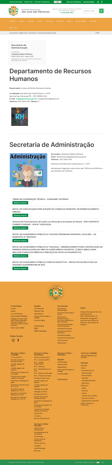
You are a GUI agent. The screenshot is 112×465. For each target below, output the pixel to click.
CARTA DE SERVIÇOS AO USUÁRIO (89, 356)
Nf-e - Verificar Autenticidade (39, 363)
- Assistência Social (87, 370)
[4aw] (97, 462)
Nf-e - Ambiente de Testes (42, 376)
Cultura (83, 368)
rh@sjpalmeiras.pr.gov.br (26, 99)
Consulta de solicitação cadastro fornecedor (18, 377)
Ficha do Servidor (40, 443)
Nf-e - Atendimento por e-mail (42, 370)
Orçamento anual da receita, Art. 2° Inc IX (20, 385)
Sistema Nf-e (38, 413)
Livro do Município (17, 313)
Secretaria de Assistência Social (65, 313)
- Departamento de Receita (90, 401)
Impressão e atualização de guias (20, 381)
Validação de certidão (41, 389)
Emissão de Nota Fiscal (41, 418)
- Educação (84, 378)
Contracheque (38, 436)
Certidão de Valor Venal (41, 378)
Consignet (37, 446)
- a (60, 2)
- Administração (86, 373)
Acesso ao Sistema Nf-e (42, 357)
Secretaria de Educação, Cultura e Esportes (65, 325)
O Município (49, 21)
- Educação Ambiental (88, 380)
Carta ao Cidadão (80, 21)
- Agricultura (85, 383)
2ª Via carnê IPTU (16, 357)
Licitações (37, 416)
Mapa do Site (28, 2)
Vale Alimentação (39, 448)
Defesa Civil (84, 385)
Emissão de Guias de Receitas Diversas (17, 360)
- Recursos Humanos (88, 398)
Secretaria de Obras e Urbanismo (64, 332)
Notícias (84, 363)
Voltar (97, 33)
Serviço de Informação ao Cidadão (42, 317)
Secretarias (60, 21)
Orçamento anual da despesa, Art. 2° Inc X (17, 390)
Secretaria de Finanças (64, 328)
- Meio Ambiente (86, 375)
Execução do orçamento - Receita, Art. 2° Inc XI (19, 394)
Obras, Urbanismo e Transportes (87, 404)
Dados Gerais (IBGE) (17, 328)
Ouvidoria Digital (88, 2)
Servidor (39, 21)
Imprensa (12, 21)
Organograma (38, 313)
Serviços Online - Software (65, 354)
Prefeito (13, 308)
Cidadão (21, 21)
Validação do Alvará (40, 391)
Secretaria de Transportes (65, 338)
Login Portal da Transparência (39, 429)
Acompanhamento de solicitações (41, 433)
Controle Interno (62, 340)
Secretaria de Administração (62, 309)
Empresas (30, 21)
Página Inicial (23, 33)
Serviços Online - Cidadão (18, 354)
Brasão (13, 311)
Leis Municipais (39, 308)
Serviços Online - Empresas (42, 354)
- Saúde (83, 388)
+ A (56, 2)
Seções (69, 21)
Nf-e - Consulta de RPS (41, 360)
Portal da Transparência (42, 2)
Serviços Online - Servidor (42, 424)
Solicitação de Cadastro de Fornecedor (19, 373)
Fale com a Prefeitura (74, 2)
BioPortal (37, 451)
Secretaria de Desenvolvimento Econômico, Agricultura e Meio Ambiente (65, 319)
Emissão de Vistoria (40, 394)
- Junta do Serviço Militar (89, 396)
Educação (84, 365)
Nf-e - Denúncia (39, 366)
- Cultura (84, 393)
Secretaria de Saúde (63, 335)
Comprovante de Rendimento (39, 440)
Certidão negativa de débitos (17, 364)
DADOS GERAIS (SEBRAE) (19, 316)
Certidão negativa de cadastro (17, 369)
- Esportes (84, 391)
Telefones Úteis (39, 311)
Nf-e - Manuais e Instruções (43, 373)
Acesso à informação (15, 2)
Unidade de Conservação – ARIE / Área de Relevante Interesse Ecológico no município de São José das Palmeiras (19, 322)
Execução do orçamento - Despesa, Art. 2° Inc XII (19, 398)
